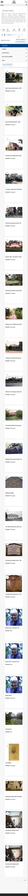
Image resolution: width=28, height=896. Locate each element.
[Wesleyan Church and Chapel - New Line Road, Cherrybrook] (13, 448)
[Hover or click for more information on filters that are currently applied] (25, 39)
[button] (14, 30)
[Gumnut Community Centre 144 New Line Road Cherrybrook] (13, 212)
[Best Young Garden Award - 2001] (13, 77)
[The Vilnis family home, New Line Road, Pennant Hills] (13, 516)
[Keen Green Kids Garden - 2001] (13, 111)
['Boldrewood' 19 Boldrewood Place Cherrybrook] (13, 313)
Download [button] (8, 30)
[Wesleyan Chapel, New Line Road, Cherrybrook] (13, 785)
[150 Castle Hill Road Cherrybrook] (13, 414)
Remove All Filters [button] (20, 41)
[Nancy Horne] (13, 684)
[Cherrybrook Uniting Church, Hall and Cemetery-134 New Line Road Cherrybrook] (13, 145)
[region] (14, 55)
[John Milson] (13, 752)
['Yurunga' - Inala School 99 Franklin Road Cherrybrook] (13, 178)
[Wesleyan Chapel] (13, 482)
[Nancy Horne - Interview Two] (13, 617)
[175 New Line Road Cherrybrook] (13, 347)
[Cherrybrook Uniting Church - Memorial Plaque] (13, 549)
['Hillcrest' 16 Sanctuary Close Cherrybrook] (13, 381)
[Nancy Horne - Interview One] (13, 651)
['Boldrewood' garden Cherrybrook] (13, 279)
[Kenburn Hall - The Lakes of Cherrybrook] (13, 246)
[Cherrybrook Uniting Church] (13, 819)
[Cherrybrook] (13, 718)
